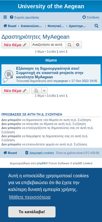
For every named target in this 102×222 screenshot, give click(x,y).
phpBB (41, 163)
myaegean (61, 81)
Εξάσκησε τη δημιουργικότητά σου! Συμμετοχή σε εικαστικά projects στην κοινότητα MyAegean (49, 72)
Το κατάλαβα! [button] (32, 211)
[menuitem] (24, 17)
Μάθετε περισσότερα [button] (29, 197)
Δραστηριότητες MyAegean (35, 37)
